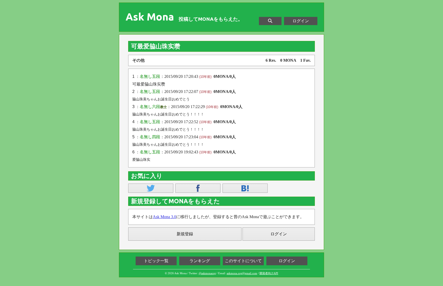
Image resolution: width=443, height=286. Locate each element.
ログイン (301, 21)
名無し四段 (150, 137)
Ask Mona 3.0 (164, 217)
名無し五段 (150, 76)
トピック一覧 (156, 261)
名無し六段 (150, 106)
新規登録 (185, 234)
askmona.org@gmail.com (242, 273)
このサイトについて (243, 261)
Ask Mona (150, 17)
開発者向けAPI (268, 273)
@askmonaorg (207, 273)
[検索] (270, 21)
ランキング (199, 261)
